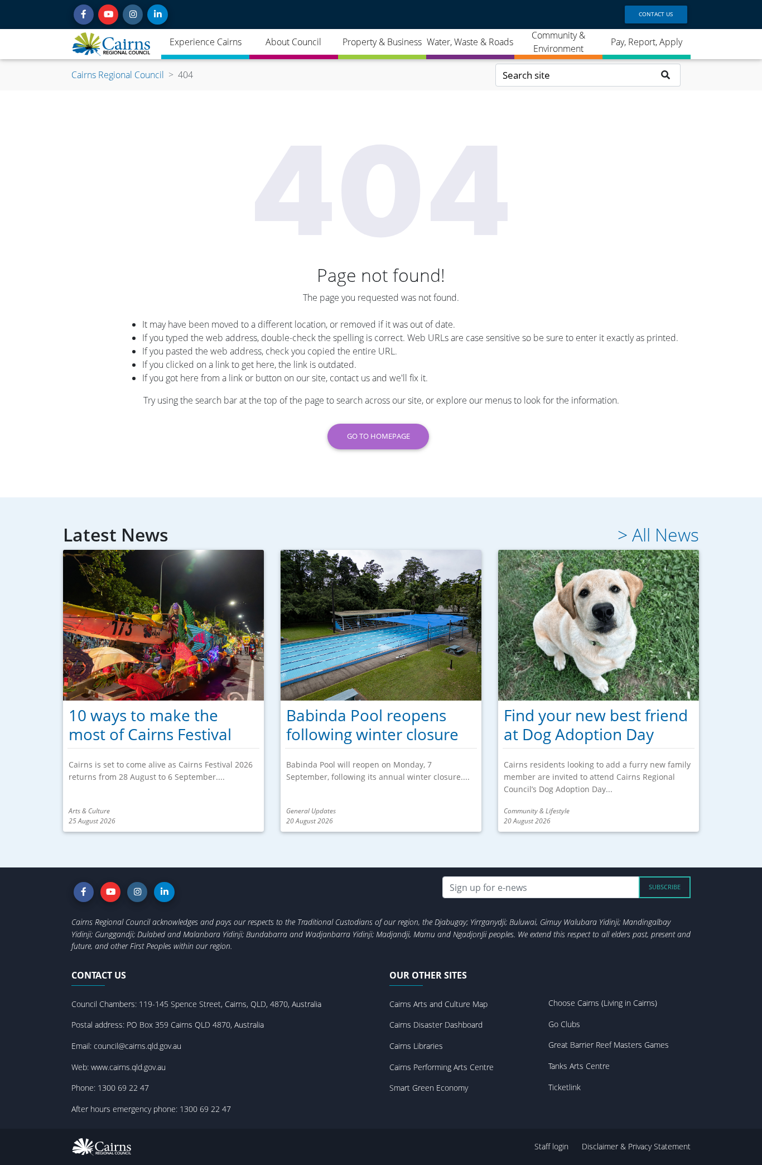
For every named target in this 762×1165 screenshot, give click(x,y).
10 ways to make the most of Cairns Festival (150, 724)
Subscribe (665, 887)
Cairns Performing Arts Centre (441, 1067)
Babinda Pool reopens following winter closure (372, 724)
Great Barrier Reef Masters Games (608, 1044)
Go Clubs (564, 1024)
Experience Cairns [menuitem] (206, 42)
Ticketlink (564, 1087)
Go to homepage (378, 436)
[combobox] (573, 75)
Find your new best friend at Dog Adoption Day (596, 724)
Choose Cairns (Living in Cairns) (602, 1003)
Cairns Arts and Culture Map (438, 1004)
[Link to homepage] (111, 44)
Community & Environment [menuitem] (558, 42)
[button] (84, 14)
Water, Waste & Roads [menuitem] (470, 42)
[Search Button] (666, 75)
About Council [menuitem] (293, 42)
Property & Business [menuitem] (382, 42)
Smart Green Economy (428, 1087)
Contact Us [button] (656, 14)
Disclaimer (601, 1146)
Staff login (551, 1146)
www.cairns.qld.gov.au (128, 1067)
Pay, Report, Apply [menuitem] (646, 42)
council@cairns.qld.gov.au (137, 1046)
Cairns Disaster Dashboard (436, 1024)
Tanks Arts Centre (579, 1066)
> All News (658, 534)
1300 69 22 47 (123, 1087)
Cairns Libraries (416, 1046)
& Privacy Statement (655, 1146)
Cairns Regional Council (117, 75)
